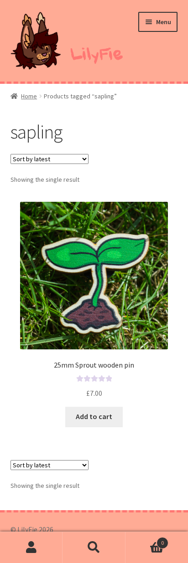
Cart (144, 539)
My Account (31, 547)
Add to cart (94, 416)
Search (94, 547)
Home (29, 96)
